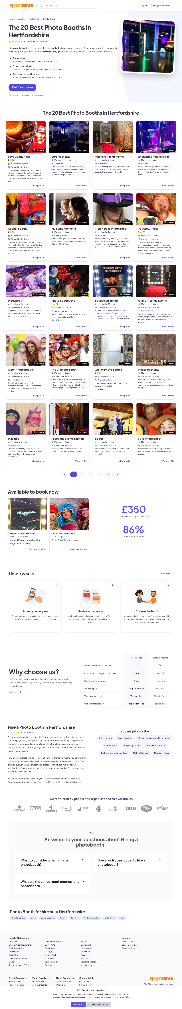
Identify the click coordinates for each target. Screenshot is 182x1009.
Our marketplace (63, 981)
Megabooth (15, 300)
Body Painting (105, 738)
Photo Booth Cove (63, 300)
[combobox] (56, 5)
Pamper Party (110, 745)
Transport (49, 965)
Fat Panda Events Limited (67, 438)
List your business (161, 5)
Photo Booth (34, 19)
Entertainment (128, 941)
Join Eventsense (39, 985)
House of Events (148, 369)
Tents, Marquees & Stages (20, 965)
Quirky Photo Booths (108, 369)
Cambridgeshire (47, 918)
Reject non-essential (99, 1004)
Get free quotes (22, 87)
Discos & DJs (15, 951)
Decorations (86, 948)
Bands (83, 941)
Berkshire (75, 918)
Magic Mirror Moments (109, 156)
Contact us (84, 981)
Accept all (78, 1004)
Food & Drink (50, 955)
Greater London (18, 918)
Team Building (125, 738)
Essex (33, 918)
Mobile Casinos (140, 753)
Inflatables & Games (18, 958)
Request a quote (16, 985)
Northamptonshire (91, 918)
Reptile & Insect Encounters (113, 753)
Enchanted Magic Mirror (153, 156)
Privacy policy (85, 985)
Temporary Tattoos (132, 745)
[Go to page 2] (117, 474)
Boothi (99, 438)
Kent (122, 918)
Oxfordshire (110, 918)
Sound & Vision (51, 962)
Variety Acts (86, 965)
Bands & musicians (130, 945)
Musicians (85, 958)
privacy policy (110, 997)
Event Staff (14, 955)
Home (11, 19)
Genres (84, 955)
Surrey (62, 918)
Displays (48, 951)
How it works (15, 981)
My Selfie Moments (63, 228)
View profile (38, 185)
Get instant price (37, 549)
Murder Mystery (161, 753)
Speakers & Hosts (89, 962)
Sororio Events (60, 156)
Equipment (85, 951)
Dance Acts (50, 948)
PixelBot (13, 438)
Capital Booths (17, 228)
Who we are (61, 985)
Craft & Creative (16, 948)
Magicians (49, 958)
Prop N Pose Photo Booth (111, 228)
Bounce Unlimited (106, 300)
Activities (21, 19)
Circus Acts (50, 945)
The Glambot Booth (63, 369)
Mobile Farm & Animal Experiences (154, 738)
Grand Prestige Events (152, 300)
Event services (128, 948)
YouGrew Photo (148, 228)
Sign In (144, 5)
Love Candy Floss (19, 156)
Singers (12, 962)
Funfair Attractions (156, 745)
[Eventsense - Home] (21, 5)
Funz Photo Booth (149, 438)
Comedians (86, 945)
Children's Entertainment (20, 945)
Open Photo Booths (21, 369)
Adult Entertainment (54, 941)
